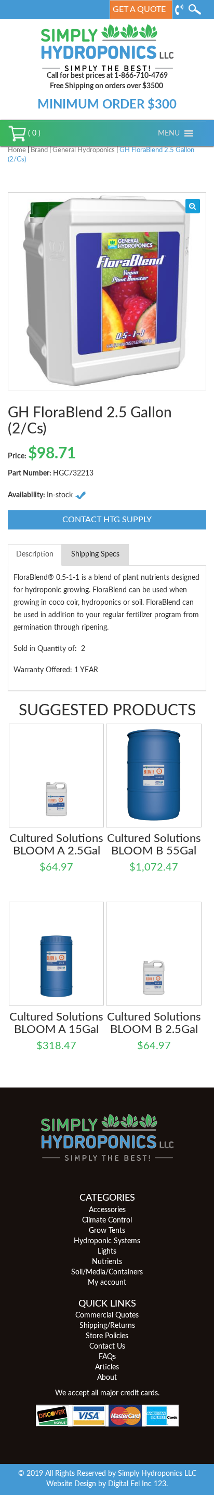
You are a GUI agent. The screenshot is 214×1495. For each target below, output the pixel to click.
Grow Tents (107, 1230)
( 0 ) (33, 133)
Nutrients (107, 1262)
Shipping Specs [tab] (95, 554)
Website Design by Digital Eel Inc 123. (107, 1484)
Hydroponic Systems (107, 1241)
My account (107, 1282)
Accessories (107, 1210)
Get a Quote (139, 9)
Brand (39, 150)
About (107, 1377)
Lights (107, 1251)
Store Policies (107, 1336)
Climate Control (107, 1220)
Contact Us (107, 1346)
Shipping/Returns (107, 1325)
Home (17, 150)
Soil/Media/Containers (107, 1272)
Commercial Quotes (107, 1315)
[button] (169, 133)
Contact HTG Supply (107, 519)
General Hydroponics (83, 150)
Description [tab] (35, 554)
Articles (107, 1367)
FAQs (107, 1357)
